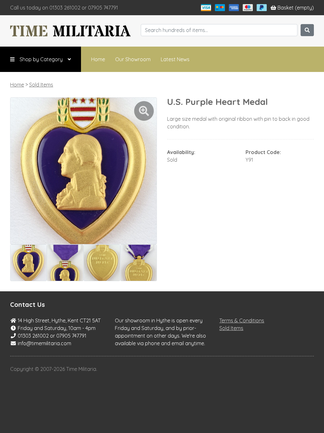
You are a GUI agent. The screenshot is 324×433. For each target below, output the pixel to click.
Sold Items (41, 84)
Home (98, 59)
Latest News (175, 59)
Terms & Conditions (241, 320)
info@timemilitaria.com (44, 343)
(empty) (295, 7)
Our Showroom (133, 59)
